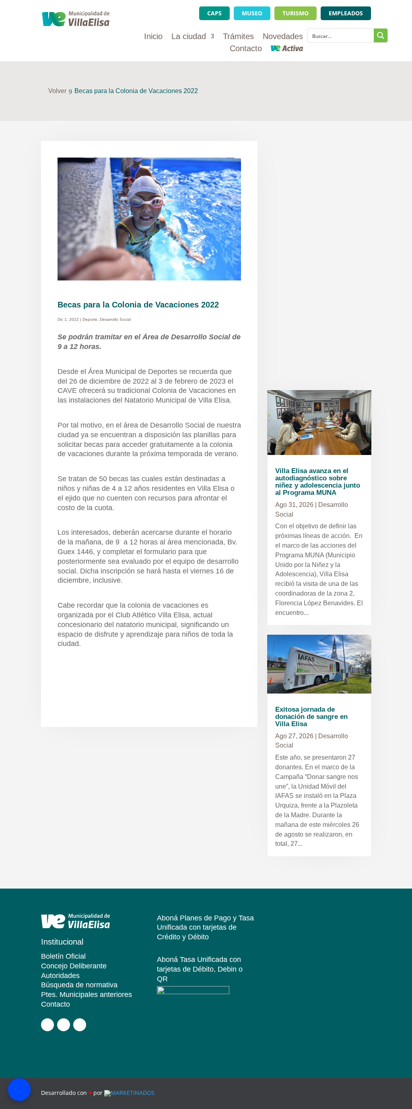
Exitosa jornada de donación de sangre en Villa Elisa (311, 717)
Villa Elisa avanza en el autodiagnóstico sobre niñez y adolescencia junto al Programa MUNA (317, 481)
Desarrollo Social (115, 319)
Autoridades (60, 976)
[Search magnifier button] (380, 35)
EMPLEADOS (346, 13)
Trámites (238, 37)
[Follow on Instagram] (63, 1024)
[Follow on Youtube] (79, 1024)
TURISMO (295, 13)
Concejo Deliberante (74, 966)
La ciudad (188, 37)
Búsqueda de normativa (79, 985)
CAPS (214, 13)
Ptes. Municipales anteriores (86, 995)
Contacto (246, 49)
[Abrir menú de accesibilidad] (19, 1089)
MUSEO (252, 13)
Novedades (283, 37)
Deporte (89, 319)
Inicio (153, 37)
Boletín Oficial (63, 956)
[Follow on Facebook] (47, 1024)
